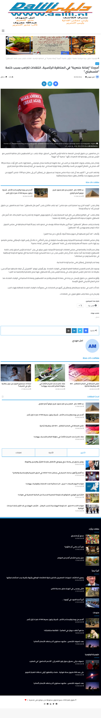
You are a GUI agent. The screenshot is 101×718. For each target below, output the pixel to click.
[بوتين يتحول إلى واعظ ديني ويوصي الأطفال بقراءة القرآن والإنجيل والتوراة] (92, 465)
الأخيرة (51, 452)
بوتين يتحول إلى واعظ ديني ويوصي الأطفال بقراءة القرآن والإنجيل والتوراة (54, 461)
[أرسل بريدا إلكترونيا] (86, 77)
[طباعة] (68, 330)
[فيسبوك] (55, 83)
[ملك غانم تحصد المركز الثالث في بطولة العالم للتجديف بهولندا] (50, 372)
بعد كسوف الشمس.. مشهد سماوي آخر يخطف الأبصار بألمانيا (59, 641)
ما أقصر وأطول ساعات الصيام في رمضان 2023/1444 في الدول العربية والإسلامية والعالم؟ (48, 472)
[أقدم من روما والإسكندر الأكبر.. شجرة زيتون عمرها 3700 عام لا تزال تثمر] (41, 193)
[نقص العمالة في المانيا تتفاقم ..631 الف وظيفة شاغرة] (84, 372)
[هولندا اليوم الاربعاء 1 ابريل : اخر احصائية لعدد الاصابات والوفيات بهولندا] (92, 487)
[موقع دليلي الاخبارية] (50, 14)
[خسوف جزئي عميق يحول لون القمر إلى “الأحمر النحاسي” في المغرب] (92, 664)
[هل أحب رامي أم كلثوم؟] (92, 550)
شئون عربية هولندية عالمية (82, 58)
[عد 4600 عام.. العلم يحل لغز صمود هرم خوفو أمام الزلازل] (92, 193)
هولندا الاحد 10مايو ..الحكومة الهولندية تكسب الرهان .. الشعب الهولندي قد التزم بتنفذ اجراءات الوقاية (45, 507)
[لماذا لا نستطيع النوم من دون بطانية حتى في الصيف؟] (16, 372)
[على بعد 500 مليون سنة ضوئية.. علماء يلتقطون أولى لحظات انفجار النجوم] (92, 675)
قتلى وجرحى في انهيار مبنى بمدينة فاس (67, 588)
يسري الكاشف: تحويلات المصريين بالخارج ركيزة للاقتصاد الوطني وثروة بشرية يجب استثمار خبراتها (45, 577)
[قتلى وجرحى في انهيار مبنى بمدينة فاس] (92, 592)
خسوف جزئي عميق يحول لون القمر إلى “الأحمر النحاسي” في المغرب (56, 661)
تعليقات (19, 452)
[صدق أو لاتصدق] (92, 539)
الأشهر (83, 452)
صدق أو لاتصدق (77, 535)
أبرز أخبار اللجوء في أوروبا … (73, 599)
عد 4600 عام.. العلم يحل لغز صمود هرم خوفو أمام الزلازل (61, 403)
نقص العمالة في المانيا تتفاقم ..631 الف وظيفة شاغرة (84, 385)
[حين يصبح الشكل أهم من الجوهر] (92, 561)
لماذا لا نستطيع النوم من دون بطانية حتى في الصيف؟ (16, 385)
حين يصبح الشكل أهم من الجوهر (70, 557)
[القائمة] (3, 30)
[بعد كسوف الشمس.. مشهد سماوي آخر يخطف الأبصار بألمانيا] (92, 644)
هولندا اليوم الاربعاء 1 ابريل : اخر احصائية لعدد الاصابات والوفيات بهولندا (55, 483)
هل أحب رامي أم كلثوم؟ (74, 546)
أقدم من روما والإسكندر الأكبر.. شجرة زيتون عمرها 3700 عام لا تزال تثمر (17, 191)
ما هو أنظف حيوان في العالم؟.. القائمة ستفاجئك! (64, 630)
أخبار (97, 63)
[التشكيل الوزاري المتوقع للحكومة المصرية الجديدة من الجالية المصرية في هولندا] (92, 498)
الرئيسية (95, 58)
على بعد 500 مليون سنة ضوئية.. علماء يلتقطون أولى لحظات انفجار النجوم (54, 672)
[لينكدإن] (44, 83)
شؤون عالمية (66, 58)
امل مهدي (91, 77)
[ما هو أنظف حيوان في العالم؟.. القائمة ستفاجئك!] (92, 633)
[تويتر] (49, 83)
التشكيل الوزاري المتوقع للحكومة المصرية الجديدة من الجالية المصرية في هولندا (51, 494)
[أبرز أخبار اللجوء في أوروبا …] (92, 603)
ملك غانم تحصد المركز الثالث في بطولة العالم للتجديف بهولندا (52, 385)
